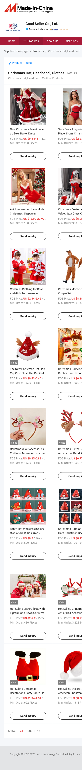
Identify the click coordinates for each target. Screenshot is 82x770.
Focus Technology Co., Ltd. (50, 754)
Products (33, 41)
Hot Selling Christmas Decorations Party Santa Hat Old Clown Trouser (27, 693)
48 (38, 731)
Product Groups (21, 63)
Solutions (72, 41)
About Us (52, 41)
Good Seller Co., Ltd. (41, 24)
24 (21, 730)
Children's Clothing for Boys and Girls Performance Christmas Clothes (26, 293)
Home (11, 41)
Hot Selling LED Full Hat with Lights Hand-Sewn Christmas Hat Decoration (28, 613)
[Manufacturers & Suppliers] (29, 8)
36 (30, 731)
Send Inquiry (28, 156)
